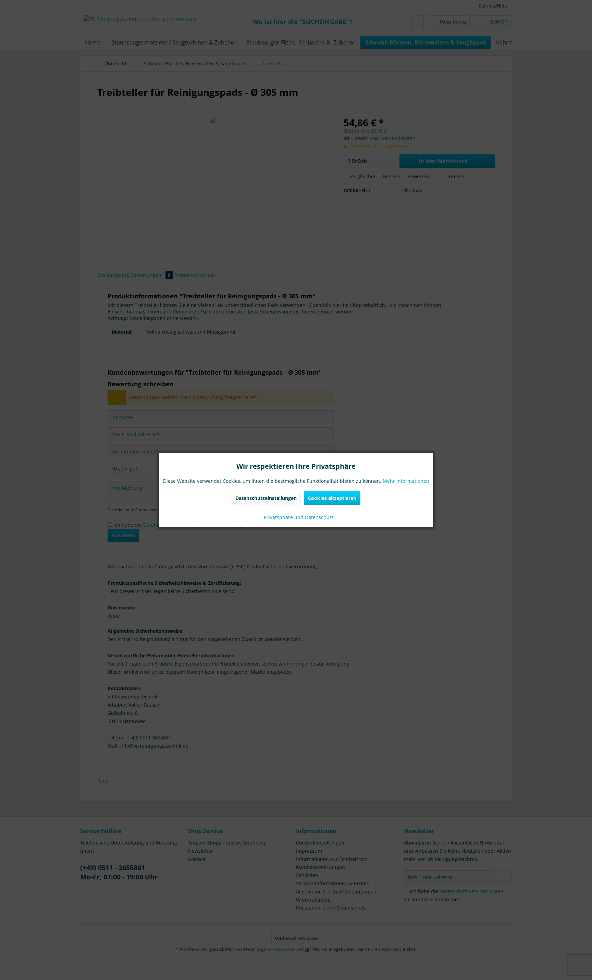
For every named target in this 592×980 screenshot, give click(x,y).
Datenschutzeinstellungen (266, 498)
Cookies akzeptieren (332, 498)
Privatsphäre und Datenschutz (298, 517)
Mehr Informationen (406, 481)
